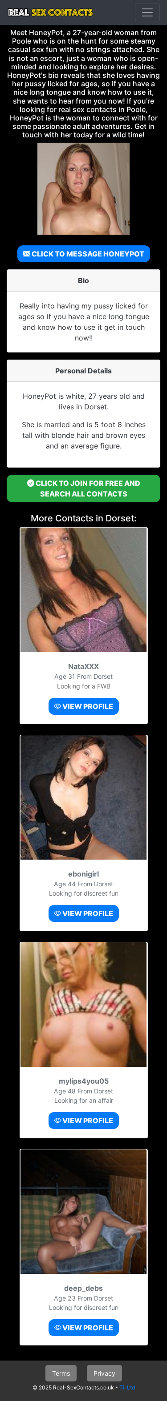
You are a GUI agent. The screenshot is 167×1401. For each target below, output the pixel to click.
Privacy (104, 1373)
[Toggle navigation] (147, 12)
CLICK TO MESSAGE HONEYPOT (87, 253)
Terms (61, 1373)
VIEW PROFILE (87, 706)
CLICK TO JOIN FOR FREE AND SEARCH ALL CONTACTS (87, 488)
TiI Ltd (127, 1387)
